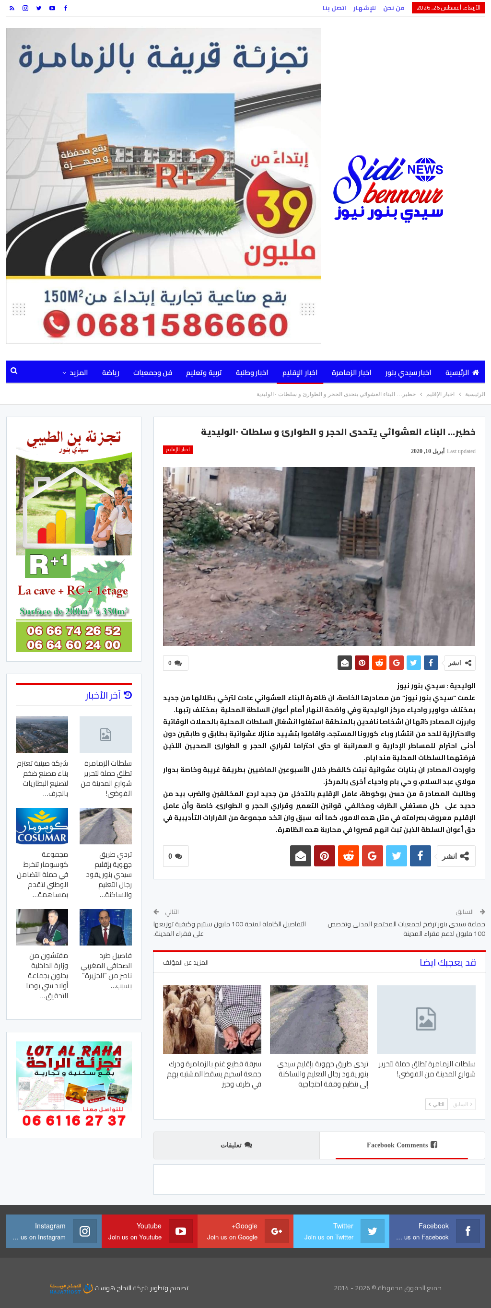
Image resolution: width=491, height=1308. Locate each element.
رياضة (110, 372)
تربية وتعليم (204, 372)
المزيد (79, 372)
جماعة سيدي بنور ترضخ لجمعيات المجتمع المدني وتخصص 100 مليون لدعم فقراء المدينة (406, 929)
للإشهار (364, 7)
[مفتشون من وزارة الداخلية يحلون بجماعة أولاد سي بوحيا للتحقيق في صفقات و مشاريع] (42, 927)
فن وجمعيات (152, 372)
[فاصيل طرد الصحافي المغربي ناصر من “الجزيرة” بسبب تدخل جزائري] (106, 927)
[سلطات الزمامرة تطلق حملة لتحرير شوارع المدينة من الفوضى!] (426, 1019)
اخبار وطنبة (252, 372)
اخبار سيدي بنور (409, 372)
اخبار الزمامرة (352, 372)
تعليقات (231, 1145)
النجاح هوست (112, 1288)
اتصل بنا (334, 7)
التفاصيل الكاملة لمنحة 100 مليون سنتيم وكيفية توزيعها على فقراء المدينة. (229, 929)
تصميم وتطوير (169, 1288)
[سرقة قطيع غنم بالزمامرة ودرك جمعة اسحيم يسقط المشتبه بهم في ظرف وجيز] (212, 1019)
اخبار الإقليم (299, 372)
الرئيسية (457, 372)
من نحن (394, 7)
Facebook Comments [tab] (397, 1145)
